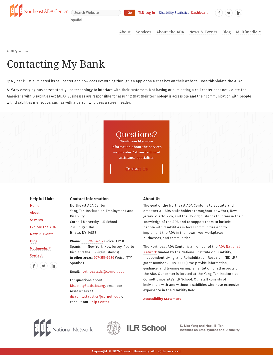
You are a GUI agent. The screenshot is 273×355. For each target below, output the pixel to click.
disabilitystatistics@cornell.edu (95, 296)
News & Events (203, 32)
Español (75, 20)
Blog (226, 32)
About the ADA (170, 32)
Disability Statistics (174, 13)
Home (34, 206)
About (125, 32)
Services (143, 32)
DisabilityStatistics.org (87, 286)
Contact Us (137, 169)
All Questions (19, 51)
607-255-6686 (104, 258)
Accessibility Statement (162, 299)
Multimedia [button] (246, 32)
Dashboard (199, 13)
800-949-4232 (92, 241)
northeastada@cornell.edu (103, 271)
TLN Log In (146, 13)
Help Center (99, 302)
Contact (36, 255)
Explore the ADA (43, 227)
